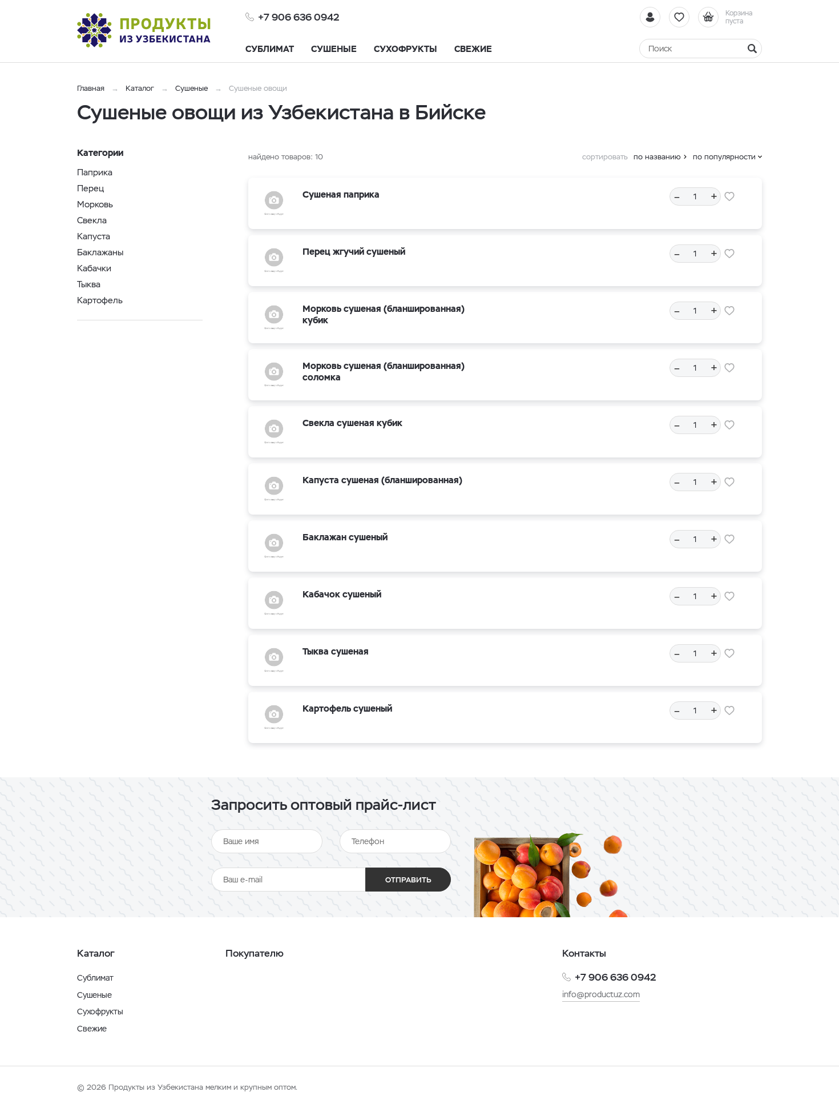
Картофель (100, 300)
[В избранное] (729, 196)
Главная (90, 88)
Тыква (88, 284)
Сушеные (191, 88)
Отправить (408, 880)
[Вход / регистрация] (650, 17)
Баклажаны (100, 252)
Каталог (140, 88)
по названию (657, 156)
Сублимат (95, 978)
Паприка (94, 172)
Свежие (92, 1028)
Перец (90, 188)
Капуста (93, 236)
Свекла (92, 220)
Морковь (95, 204)
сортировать (605, 156)
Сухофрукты (100, 1011)
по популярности (724, 156)
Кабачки (94, 268)
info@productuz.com (601, 994)
